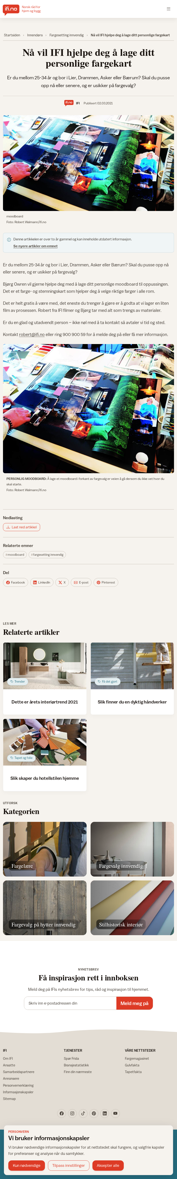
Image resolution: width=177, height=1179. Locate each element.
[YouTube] (115, 1113)
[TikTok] (83, 1113)
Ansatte (9, 1065)
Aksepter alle (108, 1165)
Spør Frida (71, 1058)
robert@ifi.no (32, 334)
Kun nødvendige (26, 1165)
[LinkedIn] (104, 1113)
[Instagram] (72, 1113)
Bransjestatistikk (76, 1065)
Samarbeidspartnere (18, 1072)
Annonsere (11, 1078)
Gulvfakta (132, 1065)
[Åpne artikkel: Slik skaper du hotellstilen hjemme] (44, 742)
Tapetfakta (133, 1072)
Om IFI (8, 1058)
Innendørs (35, 35)
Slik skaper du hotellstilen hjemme (44, 778)
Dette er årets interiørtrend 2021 (45, 701)
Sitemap (9, 1099)
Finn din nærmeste (78, 1072)
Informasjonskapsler (18, 1092)
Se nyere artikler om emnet (35, 246)
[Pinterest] (93, 1113)
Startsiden (12, 35)
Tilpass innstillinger (68, 1165)
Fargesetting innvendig (67, 35)
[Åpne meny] (168, 8)
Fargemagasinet (137, 1058)
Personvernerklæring (18, 1085)
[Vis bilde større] (88, 163)
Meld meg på (134, 1003)
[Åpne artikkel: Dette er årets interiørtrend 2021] (44, 666)
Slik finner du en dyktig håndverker (132, 701)
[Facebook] (61, 1113)
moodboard (16, 554)
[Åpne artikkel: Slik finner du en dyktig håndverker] (132, 666)
